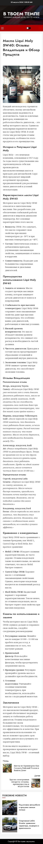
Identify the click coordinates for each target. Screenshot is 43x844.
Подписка (40, 28)
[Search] (34, 28)
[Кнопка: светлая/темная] (28, 28)
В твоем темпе (21, 14)
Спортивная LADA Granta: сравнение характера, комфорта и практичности (29, 824)
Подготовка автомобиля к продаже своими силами (29, 807)
